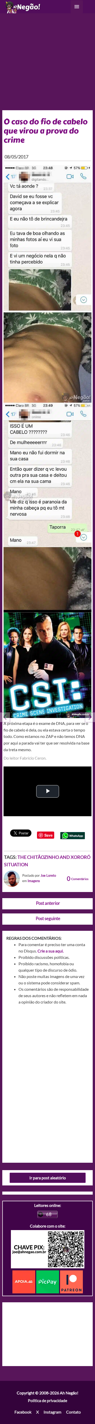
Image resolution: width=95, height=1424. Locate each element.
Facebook (22, 1411)
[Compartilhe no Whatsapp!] (72, 835)
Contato (73, 1411)
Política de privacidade (47, 1400)
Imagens (34, 881)
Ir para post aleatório (47, 1177)
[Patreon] (71, 1281)
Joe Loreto (48, 875)
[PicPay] (48, 1281)
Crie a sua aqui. (50, 950)
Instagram (52, 1411)
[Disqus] (47, 1082)
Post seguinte (48, 918)
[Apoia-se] (24, 1281)
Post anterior (48, 903)
